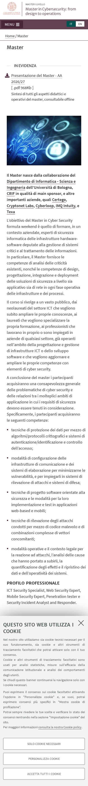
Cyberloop (45, 205)
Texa (11, 211)
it (71, 24)
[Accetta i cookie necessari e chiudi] (81, 622)
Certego (59, 199)
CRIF (11, 193)
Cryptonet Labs (20, 205)
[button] (12, 24)
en (80, 24)
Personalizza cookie (44, 759)
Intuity (65, 205)
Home (10, 35)
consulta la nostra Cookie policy (59, 727)
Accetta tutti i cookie (44, 774)
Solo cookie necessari (44, 744)
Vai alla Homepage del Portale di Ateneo (12, 9)
